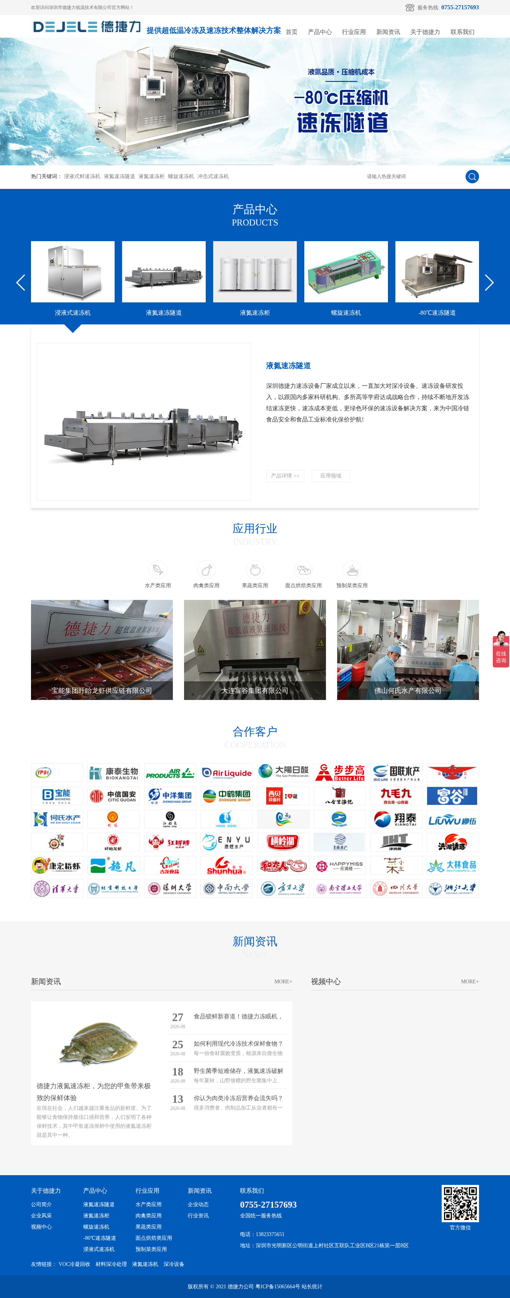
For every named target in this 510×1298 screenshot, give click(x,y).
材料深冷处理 (111, 1264)
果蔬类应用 (149, 1227)
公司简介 (41, 1204)
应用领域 (330, 476)
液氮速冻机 (145, 1264)
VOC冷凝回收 (74, 1264)
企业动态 (198, 1204)
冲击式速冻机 (213, 176)
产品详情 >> (285, 476)
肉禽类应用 (149, 1215)
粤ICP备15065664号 (277, 1286)
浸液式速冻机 (99, 1249)
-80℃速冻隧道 (99, 1238)
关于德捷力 (425, 32)
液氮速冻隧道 (119, 176)
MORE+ (283, 981)
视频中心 (41, 1227)
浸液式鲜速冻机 (82, 176)
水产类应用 (149, 1204)
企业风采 (41, 1215)
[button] (21, 282)
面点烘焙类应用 (154, 1238)
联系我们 (463, 32)
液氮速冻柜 (152, 176)
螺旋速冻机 (181, 176)
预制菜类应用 (151, 1249)
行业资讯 (198, 1215)
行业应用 (354, 32)
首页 (292, 32)
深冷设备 (174, 1264)
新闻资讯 (388, 32)
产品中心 (320, 32)
